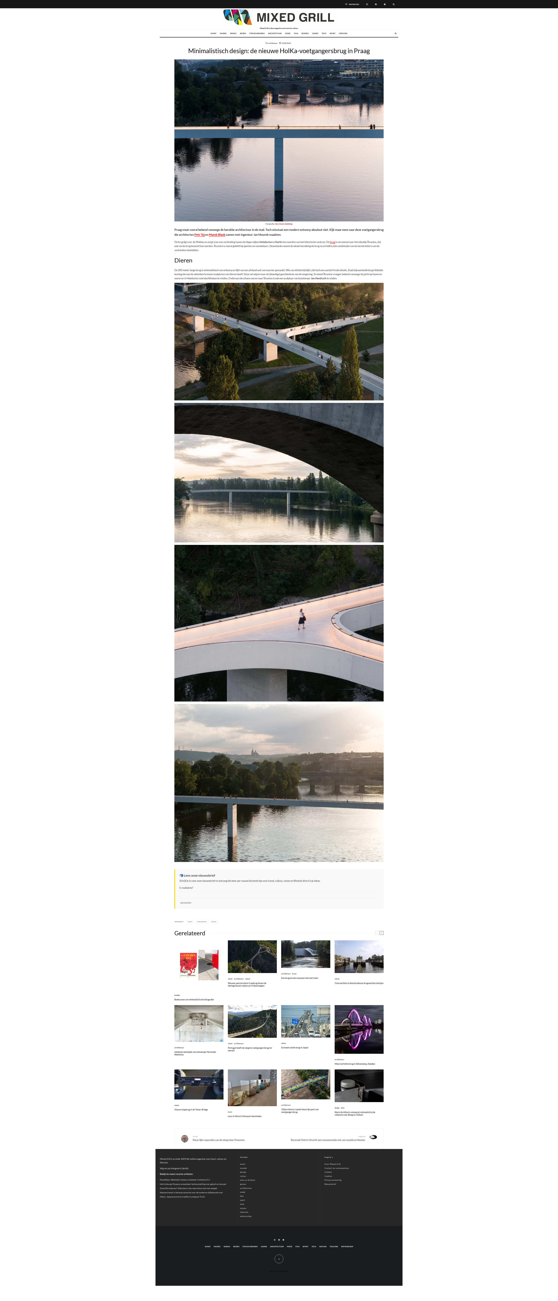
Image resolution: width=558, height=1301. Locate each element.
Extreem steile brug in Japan (294, 1047)
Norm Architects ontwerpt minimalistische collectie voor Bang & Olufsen (355, 1113)
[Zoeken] (393, 4)
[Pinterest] (375, 4)
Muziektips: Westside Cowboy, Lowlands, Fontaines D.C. (185, 1179)
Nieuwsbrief (330, 1184)
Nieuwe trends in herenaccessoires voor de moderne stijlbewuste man (191, 1192)
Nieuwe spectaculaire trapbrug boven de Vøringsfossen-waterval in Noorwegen (247, 984)
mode (287, 33)
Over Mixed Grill (332, 1164)
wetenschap (246, 1216)
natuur (247, 979)
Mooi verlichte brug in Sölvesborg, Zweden (355, 1063)
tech (324, 33)
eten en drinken (257, 33)
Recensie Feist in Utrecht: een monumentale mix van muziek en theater (328, 1138)
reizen (243, 33)
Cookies (328, 1176)
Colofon (328, 1172)
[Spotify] (384, 4)
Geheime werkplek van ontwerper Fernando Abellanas (195, 1053)
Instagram (175, 1168)
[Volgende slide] (382, 933)
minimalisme (202, 922)
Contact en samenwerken (336, 1168)
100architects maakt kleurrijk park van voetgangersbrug (300, 1110)
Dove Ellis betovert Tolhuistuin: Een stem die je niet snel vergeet (188, 1188)
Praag (214, 922)
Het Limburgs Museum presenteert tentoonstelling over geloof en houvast (193, 1184)
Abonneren (185, 903)
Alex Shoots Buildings (284, 224)
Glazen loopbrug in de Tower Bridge (191, 1109)
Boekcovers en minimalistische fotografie (194, 999)
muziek (223, 33)
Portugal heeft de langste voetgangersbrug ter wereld (250, 1049)
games (315, 33)
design (233, 33)
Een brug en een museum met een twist (299, 978)
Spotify (185, 1168)
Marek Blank (217, 234)
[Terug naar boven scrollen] (279, 1259)
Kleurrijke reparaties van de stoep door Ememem (219, 1138)
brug (332, 241)
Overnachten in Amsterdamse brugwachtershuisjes (359, 983)
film (296, 33)
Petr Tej (199, 234)
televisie (244, 1212)
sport (332, 33)
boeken (305, 33)
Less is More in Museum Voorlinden (245, 1116)
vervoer (343, 33)
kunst (213, 33)
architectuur (275, 33)
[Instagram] (367, 4)
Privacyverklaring (333, 1180)
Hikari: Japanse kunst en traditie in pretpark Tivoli (182, 1196)
